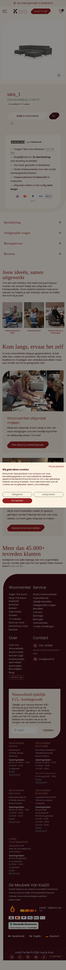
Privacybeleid (56, 466)
